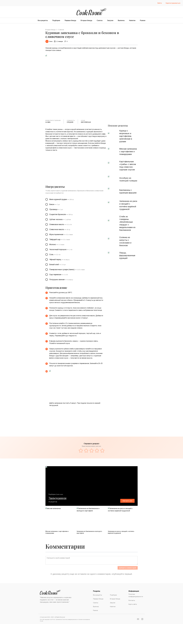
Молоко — (56, 244)
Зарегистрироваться (173, 3)
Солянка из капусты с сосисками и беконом (125, 241)
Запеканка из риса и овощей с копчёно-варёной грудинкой (128, 205)
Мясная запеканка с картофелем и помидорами (128, 151)
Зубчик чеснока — (60, 219)
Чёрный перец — (59, 259)
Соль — (54, 254)
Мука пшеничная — (61, 234)
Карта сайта (133, 604)
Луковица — (56, 209)
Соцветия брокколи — (61, 214)
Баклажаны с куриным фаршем (128, 191)
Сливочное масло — (59, 229)
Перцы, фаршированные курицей (127, 255)
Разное (142, 20)
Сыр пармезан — (58, 274)
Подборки (56, 20)
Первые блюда (70, 20)
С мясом (61, 29)
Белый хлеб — (57, 264)
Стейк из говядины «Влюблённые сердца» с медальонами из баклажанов (127, 223)
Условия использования (84, 619)
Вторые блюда (86, 20)
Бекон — (54, 204)
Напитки (132, 20)
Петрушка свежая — (61, 280)
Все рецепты (43, 20)
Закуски (110, 20)
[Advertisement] (76, 165)
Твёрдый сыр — (59, 239)
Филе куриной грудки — (61, 199)
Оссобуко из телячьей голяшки (128, 179)
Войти (160, 3)
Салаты (99, 20)
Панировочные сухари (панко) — (67, 269)
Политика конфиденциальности (136, 595)
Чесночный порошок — (60, 249)
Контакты (132, 600)
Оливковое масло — (60, 224)
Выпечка (121, 20)
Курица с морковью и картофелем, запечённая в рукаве (125, 136)
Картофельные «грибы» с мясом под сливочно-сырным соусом (127, 165)
